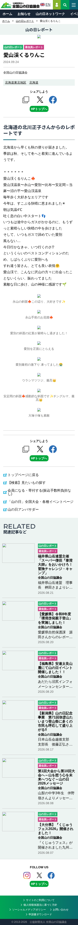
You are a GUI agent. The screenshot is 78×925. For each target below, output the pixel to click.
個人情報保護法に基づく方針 (40, 905)
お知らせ (24, 14)
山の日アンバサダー (23, 509)
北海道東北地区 (15, 82)
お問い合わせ (60, 909)
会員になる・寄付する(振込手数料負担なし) (39, 492)
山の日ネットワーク (50, 14)
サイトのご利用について (40, 900)
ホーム (7, 14)
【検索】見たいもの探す (27, 482)
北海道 (33, 82)
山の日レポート (25, 21)
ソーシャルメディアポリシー (29, 909)
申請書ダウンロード (40, 914)
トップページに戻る (23, 475)
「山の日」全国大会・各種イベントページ (40, 502)
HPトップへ (39, 109)
